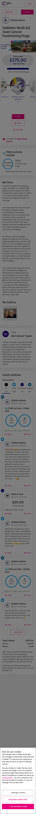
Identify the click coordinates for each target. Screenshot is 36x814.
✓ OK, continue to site (18, 806)
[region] (18, 780)
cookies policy (7, 778)
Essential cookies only (18, 799)
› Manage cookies (18, 792)
